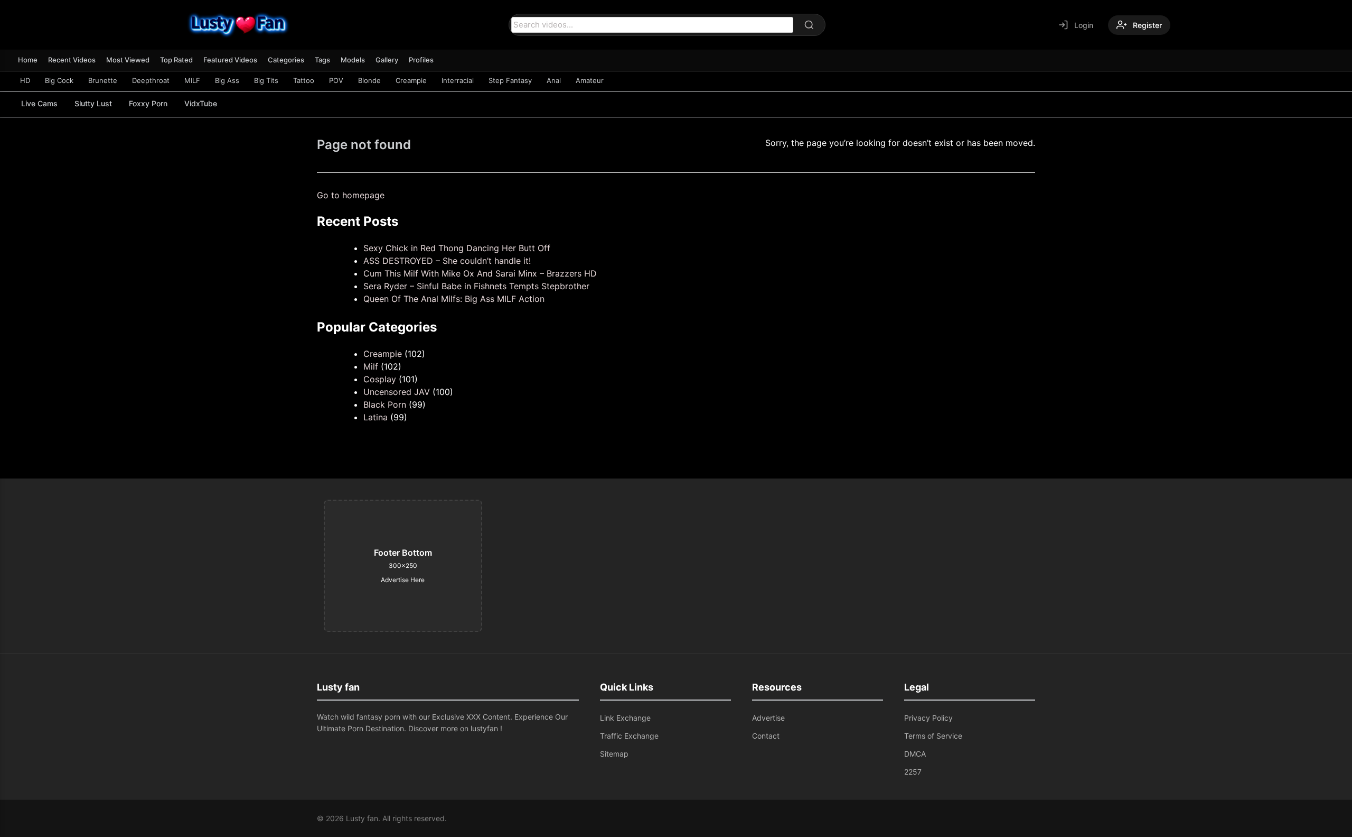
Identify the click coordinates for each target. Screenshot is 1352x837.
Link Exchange (625, 717)
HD (25, 80)
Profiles (421, 60)
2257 (913, 771)
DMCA (915, 753)
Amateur (590, 80)
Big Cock (59, 80)
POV (336, 80)
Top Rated (176, 60)
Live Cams (39, 103)
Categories (286, 60)
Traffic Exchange (629, 735)
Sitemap (614, 753)
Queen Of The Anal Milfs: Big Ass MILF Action (453, 298)
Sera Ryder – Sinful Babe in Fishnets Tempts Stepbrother (476, 286)
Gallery (386, 60)
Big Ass (227, 80)
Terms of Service (933, 735)
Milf (370, 366)
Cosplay (379, 379)
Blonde (369, 80)
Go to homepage (350, 195)
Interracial (458, 80)
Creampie (411, 80)
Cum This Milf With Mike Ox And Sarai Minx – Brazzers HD (480, 273)
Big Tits (266, 80)
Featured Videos (230, 60)
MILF (192, 80)
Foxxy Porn (148, 103)
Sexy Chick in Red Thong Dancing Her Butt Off (456, 248)
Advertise (768, 717)
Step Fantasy (510, 80)
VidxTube (200, 103)
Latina (375, 417)
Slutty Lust (93, 103)
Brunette (102, 80)
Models (353, 60)
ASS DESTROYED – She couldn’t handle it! (447, 260)
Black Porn (384, 404)
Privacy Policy (928, 717)
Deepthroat (151, 80)
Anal (554, 80)
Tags (322, 60)
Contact (766, 735)
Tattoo (303, 80)
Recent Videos (72, 60)
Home (27, 60)
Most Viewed (127, 60)
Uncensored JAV (396, 392)
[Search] (809, 24)
